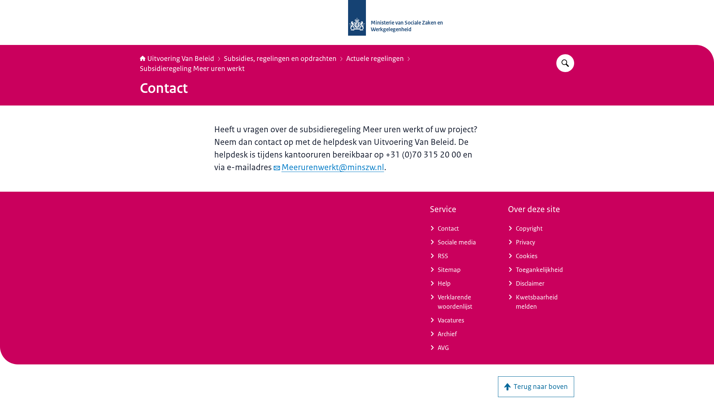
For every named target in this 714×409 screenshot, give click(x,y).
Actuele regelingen (375, 58)
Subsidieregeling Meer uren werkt (192, 68)
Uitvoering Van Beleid (180, 58)
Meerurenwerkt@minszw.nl (333, 167)
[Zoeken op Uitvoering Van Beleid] (565, 63)
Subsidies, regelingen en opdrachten (280, 58)
